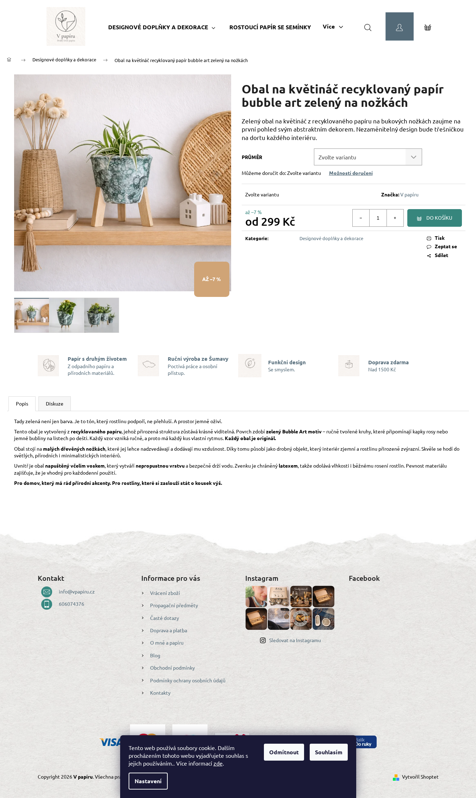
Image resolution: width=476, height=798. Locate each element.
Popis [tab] (22, 403)
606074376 (71, 604)
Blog (155, 655)
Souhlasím (328, 752)
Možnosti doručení (351, 173)
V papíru (409, 194)
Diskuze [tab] (54, 403)
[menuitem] (161, 27)
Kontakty (160, 692)
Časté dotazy (164, 618)
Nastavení (148, 781)
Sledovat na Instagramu (295, 640)
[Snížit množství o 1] (361, 217)
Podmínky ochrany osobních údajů (187, 680)
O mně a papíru (167, 642)
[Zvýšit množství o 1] (395, 217)
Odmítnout (284, 752)
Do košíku (439, 217)
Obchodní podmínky (172, 667)
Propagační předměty (174, 605)
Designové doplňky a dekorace (331, 238)
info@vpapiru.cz (77, 591)
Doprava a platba (168, 630)
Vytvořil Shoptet (420, 776)
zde (218, 763)
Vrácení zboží (165, 593)
